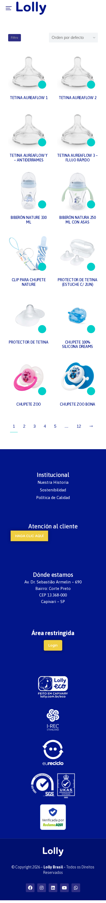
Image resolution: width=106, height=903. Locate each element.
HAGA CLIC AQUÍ (29, 536)
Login (53, 645)
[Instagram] (41, 887)
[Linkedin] (53, 887)
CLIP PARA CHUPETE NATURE (29, 282)
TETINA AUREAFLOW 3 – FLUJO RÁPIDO (77, 157)
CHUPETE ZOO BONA (77, 404)
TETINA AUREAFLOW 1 (29, 98)
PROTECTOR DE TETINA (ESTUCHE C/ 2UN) (77, 282)
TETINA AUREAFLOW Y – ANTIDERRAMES (29, 157)
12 (79, 426)
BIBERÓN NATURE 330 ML (28, 219)
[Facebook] (30, 887)
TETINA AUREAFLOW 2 (77, 98)
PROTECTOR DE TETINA (28, 342)
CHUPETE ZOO (28, 404)
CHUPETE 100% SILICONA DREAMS (77, 344)
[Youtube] (64, 887)
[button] (8, 8)
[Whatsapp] (75, 887)
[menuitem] (53, 482)
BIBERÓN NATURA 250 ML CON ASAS (77, 219)
